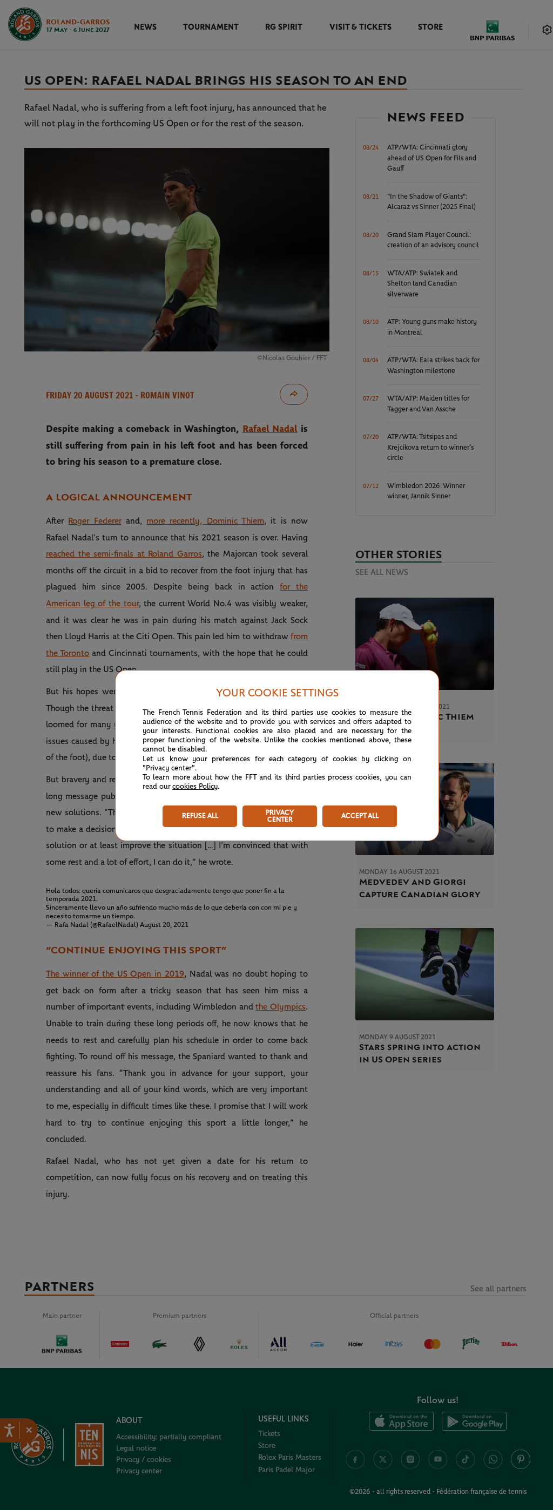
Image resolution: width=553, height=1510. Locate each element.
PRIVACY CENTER (280, 816)
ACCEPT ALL (360, 816)
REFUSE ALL (200, 816)
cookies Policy (195, 786)
